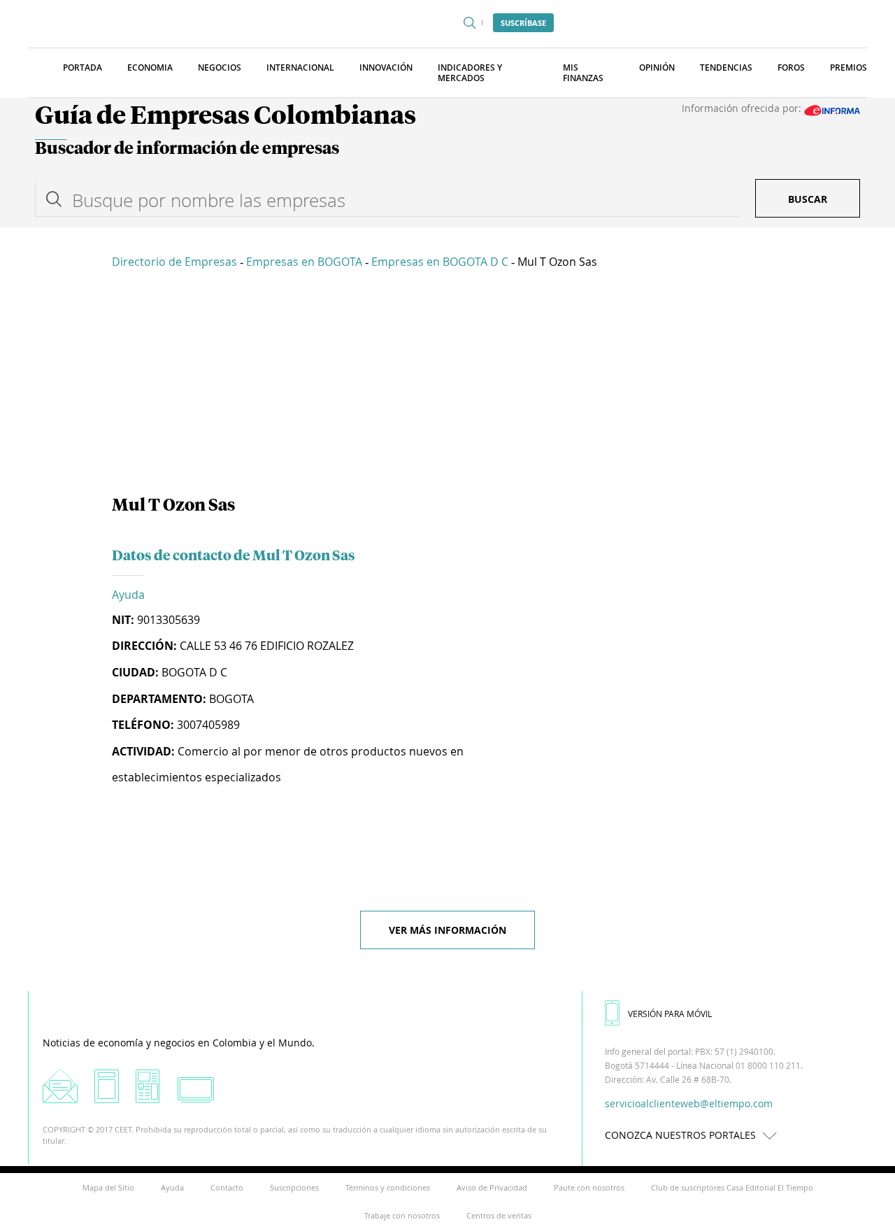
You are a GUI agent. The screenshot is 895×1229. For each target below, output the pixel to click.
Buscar (807, 199)
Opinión (657, 67)
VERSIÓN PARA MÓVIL (670, 1013)
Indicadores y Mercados (470, 73)
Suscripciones (294, 1187)
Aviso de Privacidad (492, 1187)
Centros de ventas (498, 1215)
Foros (791, 67)
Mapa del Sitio (108, 1187)
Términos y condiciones (387, 1187)
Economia (150, 67)
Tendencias (726, 67)
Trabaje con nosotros (402, 1215)
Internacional (300, 67)
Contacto (226, 1187)
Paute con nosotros (589, 1187)
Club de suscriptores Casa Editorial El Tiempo (732, 1187)
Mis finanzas (583, 73)
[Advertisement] (447, 385)
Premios (848, 67)
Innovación (386, 67)
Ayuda (128, 594)
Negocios (219, 67)
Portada (82, 67)
